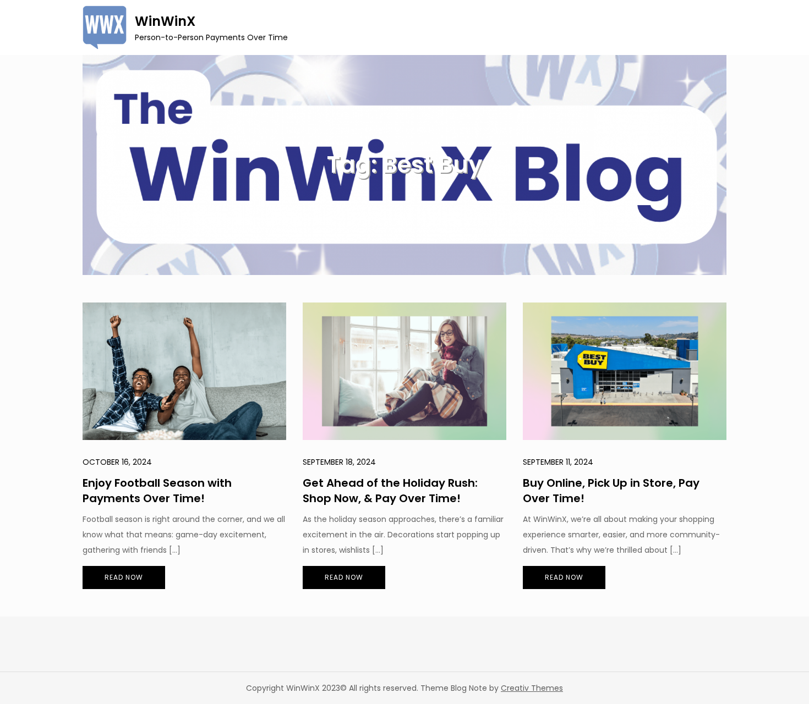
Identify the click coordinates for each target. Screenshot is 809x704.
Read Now (124, 577)
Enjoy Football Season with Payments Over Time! (157, 490)
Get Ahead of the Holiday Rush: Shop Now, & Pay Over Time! (390, 490)
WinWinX (165, 21)
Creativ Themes (532, 688)
